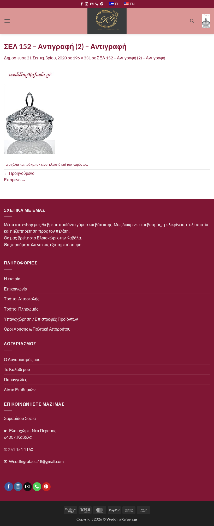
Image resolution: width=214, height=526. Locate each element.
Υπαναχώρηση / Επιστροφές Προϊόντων (41, 319)
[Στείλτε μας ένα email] (91, 4)
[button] (7, 21)
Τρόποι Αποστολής (21, 298)
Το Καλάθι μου (17, 369)
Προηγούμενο (19, 173)
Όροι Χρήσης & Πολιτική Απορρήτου (37, 328)
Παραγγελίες (15, 379)
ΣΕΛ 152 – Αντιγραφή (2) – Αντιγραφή (131, 57)
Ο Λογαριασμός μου (22, 359)
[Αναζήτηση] (192, 21)
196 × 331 (82, 57)
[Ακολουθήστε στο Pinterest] (101, 4)
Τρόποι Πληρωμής (21, 308)
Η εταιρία (12, 278)
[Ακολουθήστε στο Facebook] (81, 4)
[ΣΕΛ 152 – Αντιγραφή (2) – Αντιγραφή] (29, 110)
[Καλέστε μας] (96, 4)
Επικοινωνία (15, 288)
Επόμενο (15, 179)
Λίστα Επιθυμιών (19, 389)
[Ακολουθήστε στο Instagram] (86, 4)
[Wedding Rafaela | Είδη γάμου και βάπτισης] (107, 21)
